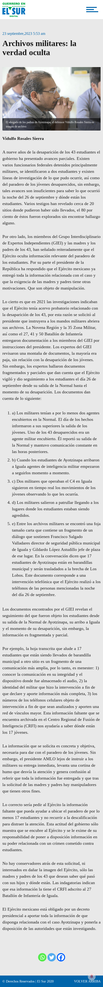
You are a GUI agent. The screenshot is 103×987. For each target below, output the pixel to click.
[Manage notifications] (92, 976)
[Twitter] (51, 957)
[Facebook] (61, 957)
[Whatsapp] (42, 957)
